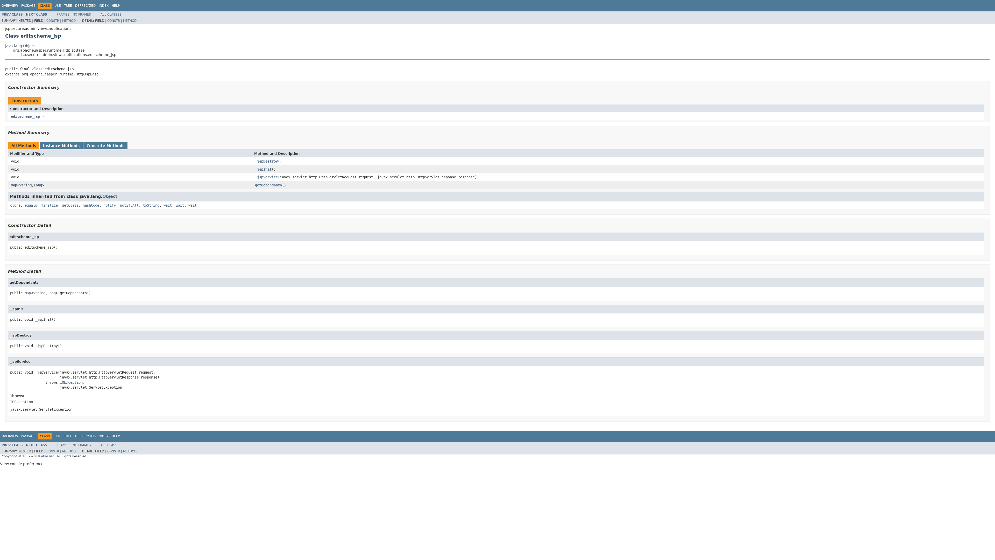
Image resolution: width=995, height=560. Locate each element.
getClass (70, 205)
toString (151, 205)
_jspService (266, 177)
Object (109, 196)
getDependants (268, 185)
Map (14, 185)
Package (28, 6)
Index (104, 6)
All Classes (111, 14)
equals (31, 205)
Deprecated (85, 6)
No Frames (82, 14)
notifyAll (129, 205)
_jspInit (263, 169)
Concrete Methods (105, 146)
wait (168, 205)
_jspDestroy (266, 161)
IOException (71, 382)
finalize (49, 205)
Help (116, 6)
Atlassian (48, 456)
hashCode (91, 205)
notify (109, 205)
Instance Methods (61, 146)
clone (15, 205)
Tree (68, 6)
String (25, 185)
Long (38, 185)
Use (57, 6)
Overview (10, 6)
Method (69, 21)
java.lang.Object (20, 46)
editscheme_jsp (25, 116)
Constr (52, 21)
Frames (63, 14)
